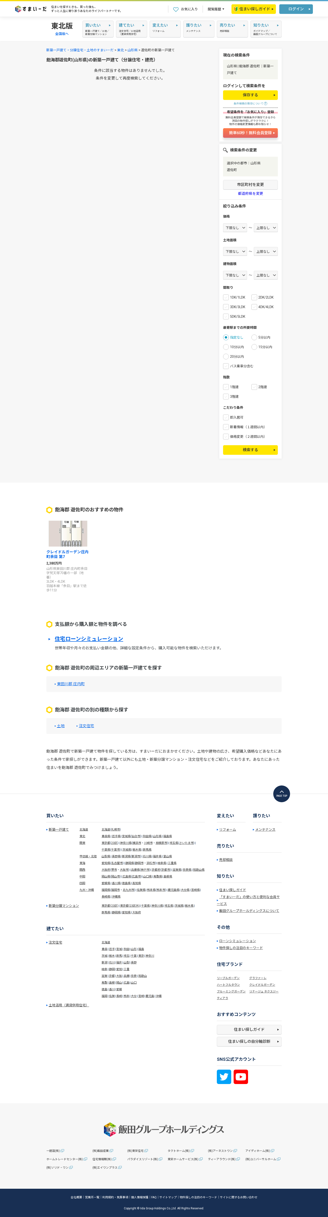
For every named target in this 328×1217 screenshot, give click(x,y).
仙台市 (136, 836)
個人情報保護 (139, 1197)
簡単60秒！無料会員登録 (250, 133)
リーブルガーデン (228, 978)
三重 (126, 969)
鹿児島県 (173, 890)
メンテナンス (265, 829)
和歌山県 (199, 869)
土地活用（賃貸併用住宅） (69, 1005)
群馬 (119, 955)
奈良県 (187, 869)
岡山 (119, 982)
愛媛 (119, 989)
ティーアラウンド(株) (222, 1159)
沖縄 (159, 996)
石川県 (147, 856)
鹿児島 (150, 996)
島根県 (168, 876)
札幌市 (115, 829)
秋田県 (147, 836)
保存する (250, 95)
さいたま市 (186, 843)
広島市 (136, 876)
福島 (141, 949)
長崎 (119, 996)
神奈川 (150, 955)
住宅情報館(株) (102, 1159)
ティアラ (222, 998)
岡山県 (106, 876)
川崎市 (148, 843)
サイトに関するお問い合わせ (238, 1197)
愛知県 (106, 863)
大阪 (119, 976)
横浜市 (137, 843)
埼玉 (126, 955)
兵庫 (126, 976)
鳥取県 (157, 876)
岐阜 (104, 969)
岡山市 (115, 876)
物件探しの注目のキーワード (241, 948)
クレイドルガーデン (262, 984)
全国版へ (62, 33)
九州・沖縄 (86, 890)
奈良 (134, 976)
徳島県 (126, 883)
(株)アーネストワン (220, 1151)
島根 (112, 982)
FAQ (154, 1197)
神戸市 (145, 869)
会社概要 (76, 1197)
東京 (141, 955)
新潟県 (126, 856)
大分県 (185, 890)
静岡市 (139, 863)
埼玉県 (174, 843)
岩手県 (116, 836)
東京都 (106, 843)
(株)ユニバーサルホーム (260, 1159)
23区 (114, 843)
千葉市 (115, 849)
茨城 (104, 955)
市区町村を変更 (250, 184)
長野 (134, 962)
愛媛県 (106, 883)
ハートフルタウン (228, 984)
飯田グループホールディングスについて (249, 911)
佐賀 (112, 996)
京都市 (165, 869)
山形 (134, 949)
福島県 (167, 836)
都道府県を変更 (250, 194)
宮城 (119, 949)
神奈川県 (126, 843)
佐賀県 (141, 890)
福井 (119, 962)
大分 (134, 996)
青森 (104, 949)
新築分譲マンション (64, 906)
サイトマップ (168, 1197)
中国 (82, 876)
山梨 (126, 962)
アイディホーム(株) (257, 1151)
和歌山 (142, 976)
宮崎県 (195, 890)
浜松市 (150, 863)
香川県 (116, 883)
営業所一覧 (92, 1197)
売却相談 (226, 860)
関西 (82, 869)
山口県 (147, 876)
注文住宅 (86, 726)
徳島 (104, 989)
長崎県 (106, 896)
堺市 (114, 869)
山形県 (133, 50)
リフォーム (227, 829)
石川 (112, 962)
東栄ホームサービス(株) (183, 1159)
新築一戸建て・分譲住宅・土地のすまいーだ (80, 50)
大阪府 (106, 869)
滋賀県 (177, 869)
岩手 (112, 949)
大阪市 (124, 869)
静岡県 (129, 863)
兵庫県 (135, 869)
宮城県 (126, 836)
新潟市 (136, 856)
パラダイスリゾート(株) (142, 1159)
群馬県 (147, 849)
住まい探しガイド (254, 9)
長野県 (116, 856)
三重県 (172, 863)
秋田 (126, 949)
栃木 (112, 955)
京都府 (156, 869)
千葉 (134, 955)
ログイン (296, 9)
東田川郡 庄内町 (71, 684)
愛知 (119, 969)
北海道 (83, 829)
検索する (250, 450)
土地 (61, 726)
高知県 (136, 883)
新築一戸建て (59, 829)
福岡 (104, 996)
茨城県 (126, 849)
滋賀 (104, 976)
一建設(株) (53, 1151)
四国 (82, 883)
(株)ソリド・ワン (57, 1167)
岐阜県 (162, 863)
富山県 (167, 856)
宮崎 (141, 996)
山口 (134, 982)
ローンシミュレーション (237, 941)
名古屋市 (117, 863)
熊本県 (151, 890)
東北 (120, 50)
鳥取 (104, 982)
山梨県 (106, 856)
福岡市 (115, 890)
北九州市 (128, 890)
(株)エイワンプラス (104, 1167)
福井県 (157, 856)
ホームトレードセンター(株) (64, 1159)
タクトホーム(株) (179, 1151)
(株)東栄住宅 (135, 1151)
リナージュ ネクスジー (264, 991)
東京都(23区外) (130, 905)
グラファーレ (258, 978)
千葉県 (106, 849)
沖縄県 (116, 896)
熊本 (126, 996)
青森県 (106, 836)
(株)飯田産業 (100, 1151)
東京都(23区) (110, 905)
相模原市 (161, 843)
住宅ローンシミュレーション (89, 639)
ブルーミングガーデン (231, 991)
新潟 (104, 962)
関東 (82, 843)
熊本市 (161, 890)
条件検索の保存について (248, 103)
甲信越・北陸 (88, 856)
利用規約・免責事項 (115, 1197)
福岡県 (106, 890)
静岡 (112, 969)
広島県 (126, 876)
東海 (82, 863)
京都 (112, 976)
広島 (126, 982)
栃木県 (137, 849)
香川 (112, 989)
